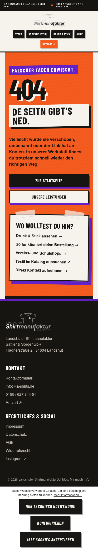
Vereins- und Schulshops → (41, 253)
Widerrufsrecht (18, 450)
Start (18, 34)
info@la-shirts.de (20, 386)
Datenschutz (16, 434)
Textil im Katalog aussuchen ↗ (42, 262)
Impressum (15, 426)
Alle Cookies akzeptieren (50, 539)
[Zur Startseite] (49, 20)
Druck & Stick (62, 34)
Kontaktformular (19, 378)
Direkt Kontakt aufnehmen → (41, 270)
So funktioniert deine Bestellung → (47, 244)
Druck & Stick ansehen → (39, 236)
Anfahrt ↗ (14, 402)
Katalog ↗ (49, 44)
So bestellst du (38, 34)
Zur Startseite (49, 180)
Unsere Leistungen (49, 197)
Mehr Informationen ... (68, 495)
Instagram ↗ (16, 458)
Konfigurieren (50, 523)
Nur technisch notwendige (50, 506)
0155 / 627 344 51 (21, 394)
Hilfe (80, 34)
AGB (10, 442)
